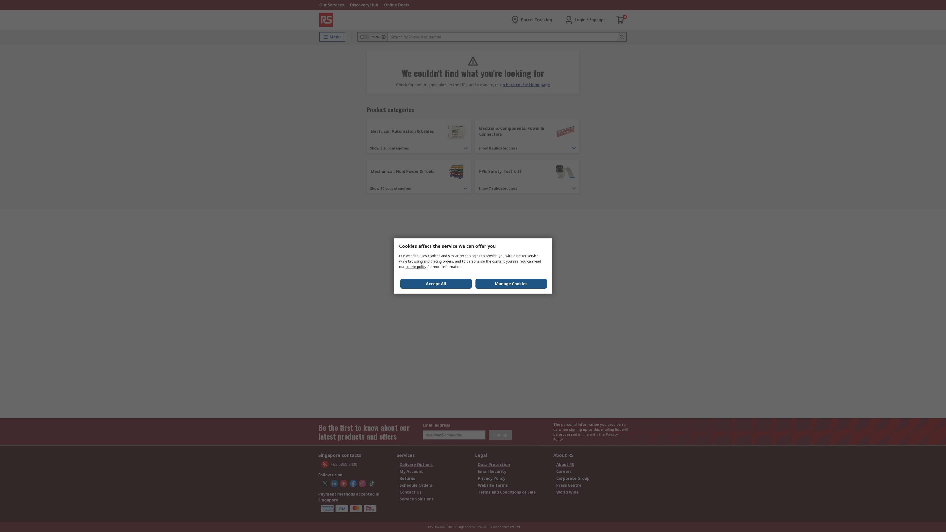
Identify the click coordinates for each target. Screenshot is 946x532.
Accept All (436, 283)
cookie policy (415, 266)
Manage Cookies (511, 283)
